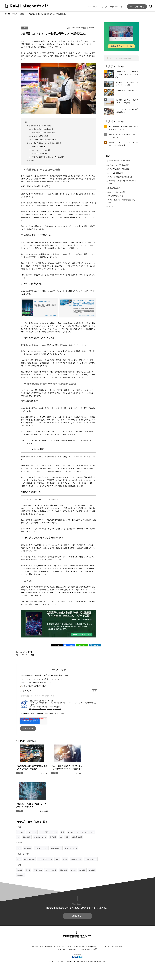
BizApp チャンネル (94, 946)
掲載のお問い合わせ (137, 7)
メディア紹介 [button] (93, 7)
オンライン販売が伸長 (40, 136)
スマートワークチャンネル (114, 946)
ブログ (104, 7)
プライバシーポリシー (87, 949)
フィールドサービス (45, 859)
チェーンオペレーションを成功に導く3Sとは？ (126, 110)
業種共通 (21, 875)
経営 (67, 837)
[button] (150, 7)
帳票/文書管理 (77, 837)
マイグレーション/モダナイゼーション (81, 832)
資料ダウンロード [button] (116, 7)
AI (18, 837)
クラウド (21, 832)
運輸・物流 (63, 870)
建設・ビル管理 (50, 870)
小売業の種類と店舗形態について (126, 91)
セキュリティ (31, 832)
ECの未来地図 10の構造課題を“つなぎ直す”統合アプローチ (123, 128)
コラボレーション (40, 837)
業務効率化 (26, 837)
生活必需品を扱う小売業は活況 (43, 133)
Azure (65, 859)
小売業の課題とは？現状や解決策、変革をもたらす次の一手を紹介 (126, 74)
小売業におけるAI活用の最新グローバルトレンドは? (123, 136)
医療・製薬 (38, 870)
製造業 (20, 870)
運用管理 (53, 837)
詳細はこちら (77, 916)
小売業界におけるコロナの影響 (40, 126)
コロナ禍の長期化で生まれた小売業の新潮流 (45, 143)
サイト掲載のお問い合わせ (67, 949)
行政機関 (82, 870)
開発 (62, 832)
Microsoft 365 (29, 859)
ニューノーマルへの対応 (41, 150)
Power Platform (90, 859)
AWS (57, 859)
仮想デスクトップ (71, 848)
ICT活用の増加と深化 (40, 153)
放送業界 (92, 870)
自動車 (73, 870)
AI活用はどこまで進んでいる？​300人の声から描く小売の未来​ (123, 143)
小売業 (24, 28)
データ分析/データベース (48, 832)
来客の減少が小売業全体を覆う (43, 129)
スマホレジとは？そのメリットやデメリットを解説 (126, 83)
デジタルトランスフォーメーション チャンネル (48, 946)
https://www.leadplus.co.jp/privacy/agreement (45, 709)
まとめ (31, 160)
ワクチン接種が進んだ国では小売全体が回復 (48, 157)
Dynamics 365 (76, 859)
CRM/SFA (27, 848)
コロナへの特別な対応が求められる (45, 140)
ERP (19, 848)
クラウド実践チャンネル (76, 946)
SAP (19, 859)
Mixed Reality (56, 848)
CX (61, 837)
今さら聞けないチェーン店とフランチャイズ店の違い (126, 101)
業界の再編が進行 (38, 146)
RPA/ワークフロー (41, 848)
